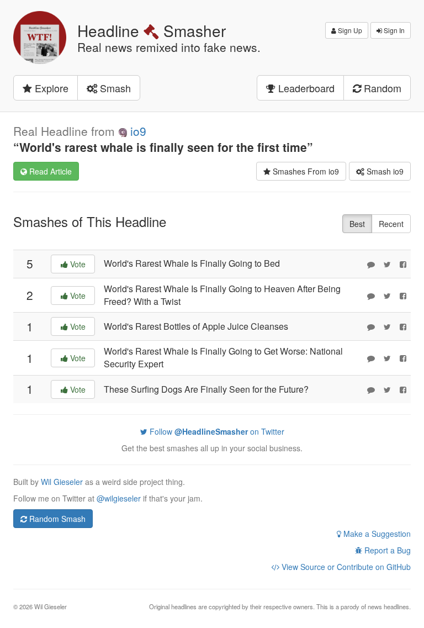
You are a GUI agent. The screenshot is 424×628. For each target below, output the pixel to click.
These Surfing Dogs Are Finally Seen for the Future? (206, 389)
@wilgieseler (119, 498)
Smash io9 (384, 171)
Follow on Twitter (215, 431)
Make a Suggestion (376, 533)
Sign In (393, 30)
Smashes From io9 (305, 171)
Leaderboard (305, 88)
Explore (50, 88)
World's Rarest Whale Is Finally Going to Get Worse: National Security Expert (223, 357)
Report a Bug (386, 550)
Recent (391, 223)
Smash (114, 88)
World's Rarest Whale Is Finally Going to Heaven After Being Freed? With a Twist (222, 295)
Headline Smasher (151, 30)
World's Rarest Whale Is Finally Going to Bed (192, 263)
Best (357, 223)
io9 (138, 131)
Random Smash (56, 518)
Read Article (49, 171)
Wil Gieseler (63, 481)
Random (381, 88)
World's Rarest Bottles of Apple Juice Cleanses (196, 326)
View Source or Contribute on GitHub (345, 566)
